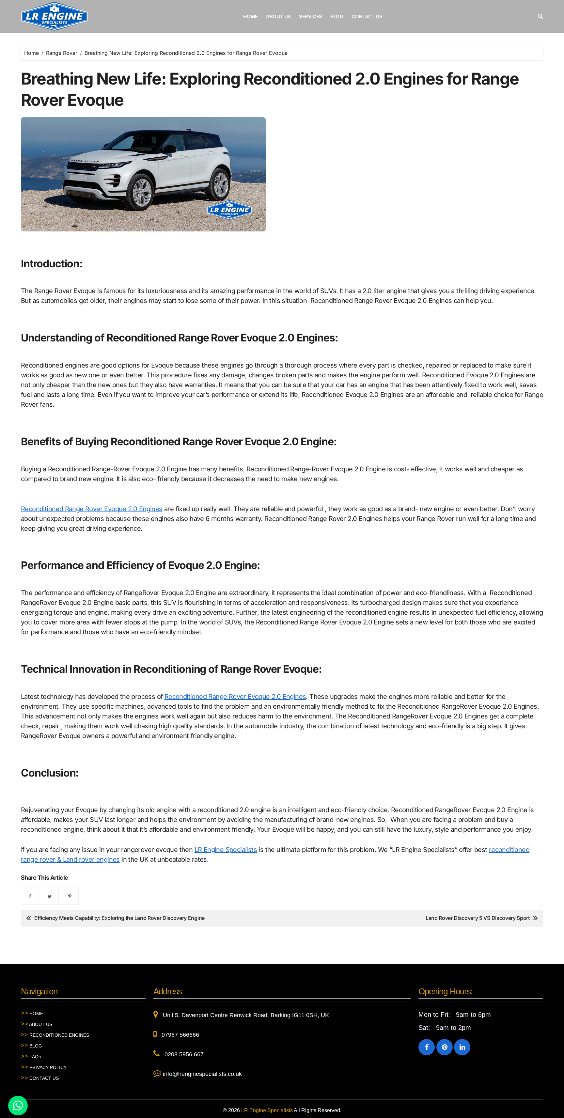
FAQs (31, 1056)
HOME (250, 16)
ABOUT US (278, 16)
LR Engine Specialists (226, 850)
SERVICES (310, 16)
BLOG (336, 16)
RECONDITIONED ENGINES (55, 1034)
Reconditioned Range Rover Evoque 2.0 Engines (92, 509)
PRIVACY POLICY (44, 1067)
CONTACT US (367, 16)
